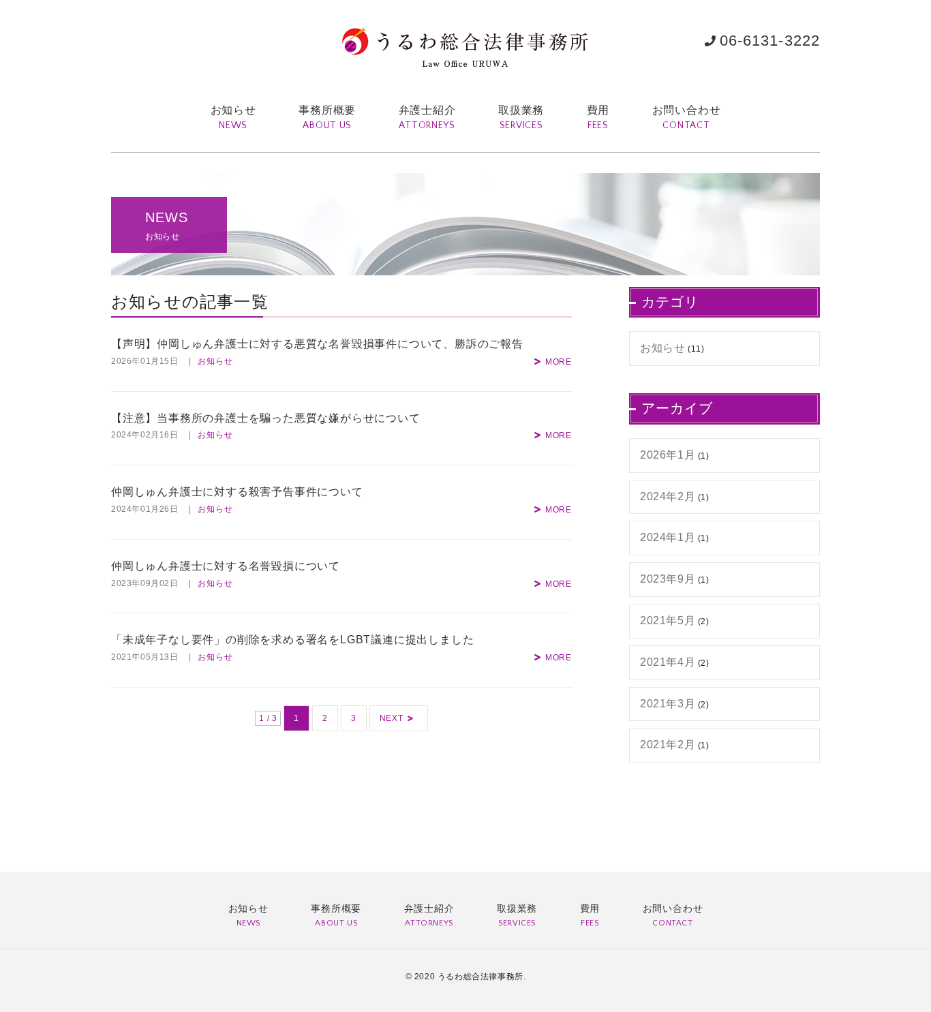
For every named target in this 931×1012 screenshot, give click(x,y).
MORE (558, 362)
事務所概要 (327, 118)
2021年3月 (667, 703)
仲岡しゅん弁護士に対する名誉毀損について (225, 566)
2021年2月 (667, 744)
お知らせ (233, 118)
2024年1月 (667, 537)
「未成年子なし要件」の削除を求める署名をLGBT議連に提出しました (292, 639)
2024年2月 (667, 496)
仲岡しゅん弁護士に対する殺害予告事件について (237, 491)
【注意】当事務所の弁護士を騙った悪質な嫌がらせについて (266, 418)
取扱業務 (521, 118)
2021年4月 (667, 662)
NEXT (391, 718)
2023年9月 (667, 579)
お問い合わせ (686, 118)
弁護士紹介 (427, 118)
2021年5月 (667, 620)
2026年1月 (667, 455)
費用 (598, 118)
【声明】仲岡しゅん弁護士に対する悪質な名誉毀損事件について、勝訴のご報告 (317, 344)
